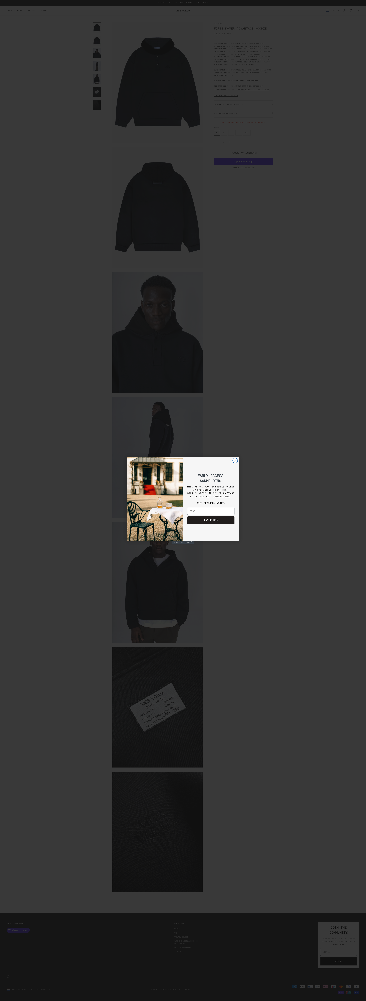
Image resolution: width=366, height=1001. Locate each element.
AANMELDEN (211, 520)
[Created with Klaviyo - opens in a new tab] (183, 542)
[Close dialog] (235, 460)
